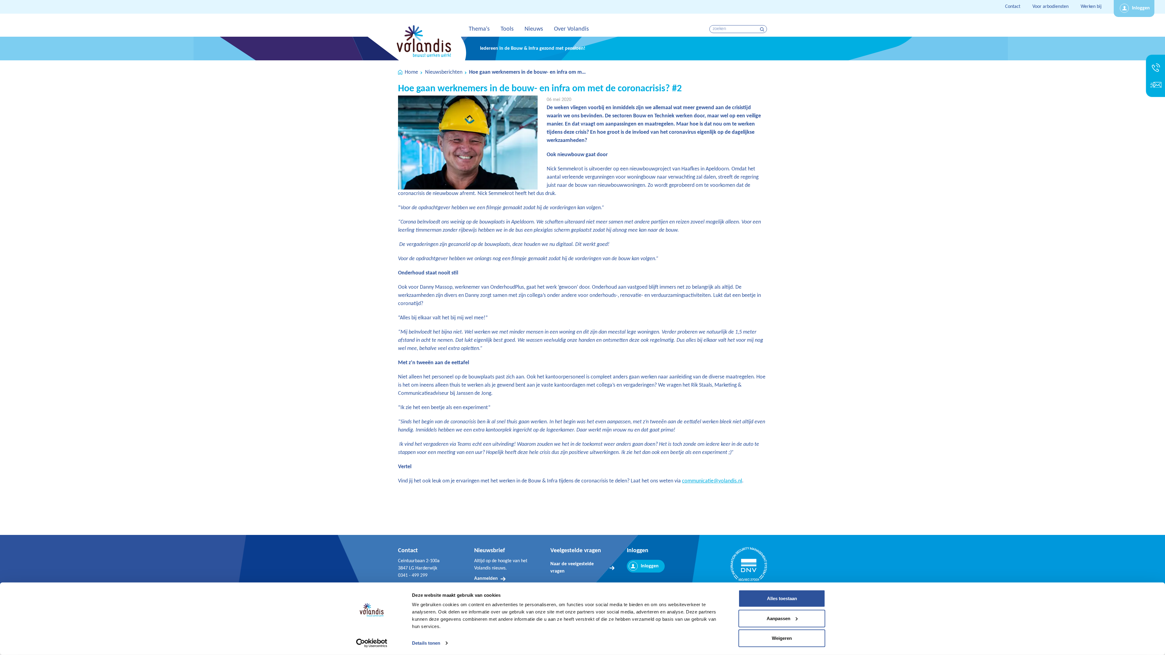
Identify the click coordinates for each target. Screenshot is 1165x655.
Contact (1012, 6)
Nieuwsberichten (443, 72)
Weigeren (782, 638)
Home (411, 72)
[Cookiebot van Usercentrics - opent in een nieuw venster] (371, 643)
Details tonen (426, 643)
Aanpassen (778, 618)
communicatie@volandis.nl (712, 481)
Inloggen (1141, 8)
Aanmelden (486, 578)
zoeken (763, 29)
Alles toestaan (782, 598)
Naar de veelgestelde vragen (572, 568)
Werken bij (1091, 6)
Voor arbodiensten (1050, 6)
